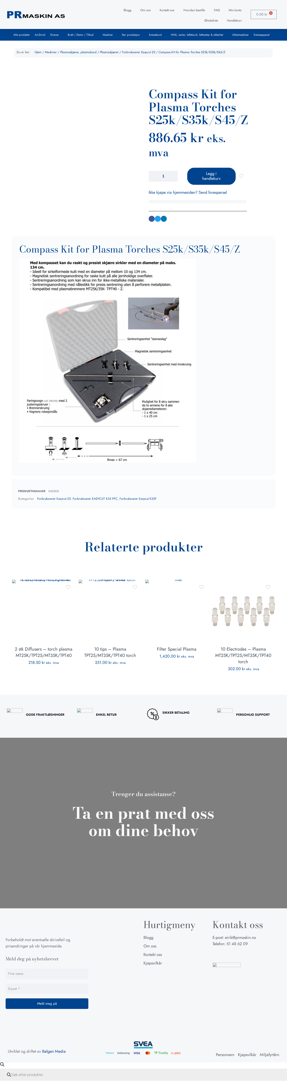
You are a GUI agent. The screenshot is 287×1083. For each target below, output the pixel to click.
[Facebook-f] (216, 954)
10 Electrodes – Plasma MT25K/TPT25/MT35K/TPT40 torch (243, 655)
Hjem (38, 52)
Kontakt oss (167, 10)
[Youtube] (238, 954)
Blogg (127, 10)
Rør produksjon (131, 35)
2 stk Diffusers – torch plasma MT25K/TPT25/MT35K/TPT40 (43, 652)
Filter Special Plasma (176, 649)
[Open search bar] (2, 1064)
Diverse (54, 35)
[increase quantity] (173, 176)
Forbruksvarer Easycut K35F (138, 498)
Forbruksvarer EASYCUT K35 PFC (95, 498)
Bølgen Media (54, 1051)
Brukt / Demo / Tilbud (80, 35)
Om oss (145, 10)
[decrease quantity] (154, 176)
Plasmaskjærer (109, 52)
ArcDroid (40, 35)
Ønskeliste (211, 20)
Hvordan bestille (194, 10)
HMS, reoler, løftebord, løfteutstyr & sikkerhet (197, 35)
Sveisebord (155, 35)
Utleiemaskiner (240, 35)
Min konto (235, 10)
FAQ (217, 10)
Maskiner (108, 35)
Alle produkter (21, 35)
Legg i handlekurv (211, 176)
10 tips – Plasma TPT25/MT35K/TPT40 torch (110, 652)
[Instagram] (227, 954)
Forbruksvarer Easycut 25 (138, 52)
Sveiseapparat (262, 35)
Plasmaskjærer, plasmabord (78, 52)
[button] (152, 219)
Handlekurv (234, 20)
